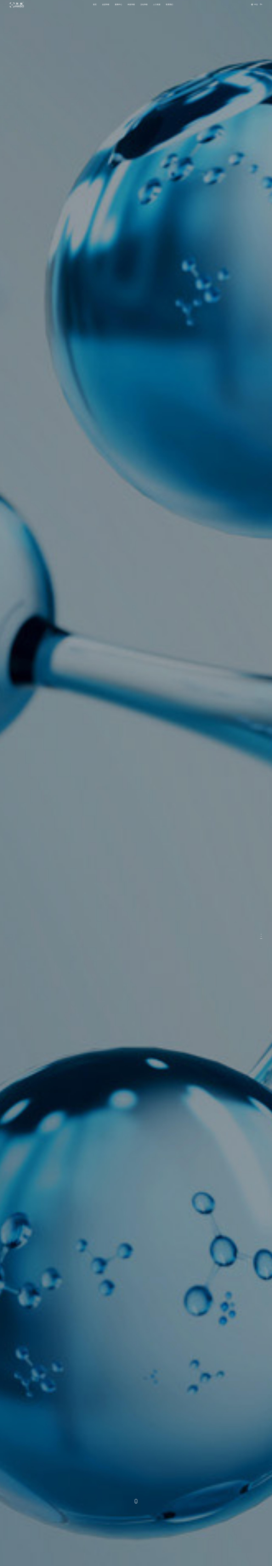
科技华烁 (131, 5)
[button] (261, 934)
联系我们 (169, 5)
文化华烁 (144, 5)
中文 (256, 5)
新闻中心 (118, 5)
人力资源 (156, 5)
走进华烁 (105, 5)
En (261, 4)
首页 (95, 5)
